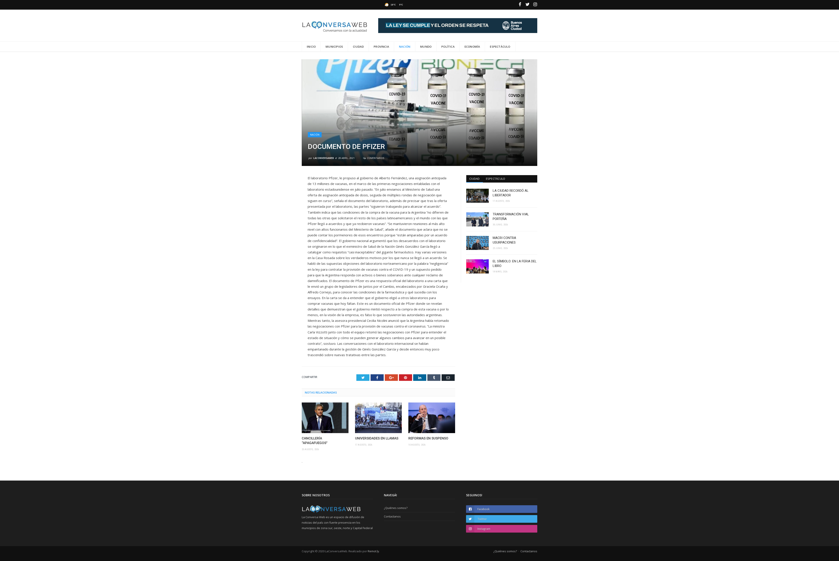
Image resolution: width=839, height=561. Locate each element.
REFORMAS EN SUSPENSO (428, 438)
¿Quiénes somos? (395, 508)
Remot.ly (373, 551)
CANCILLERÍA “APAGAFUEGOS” (315, 440)
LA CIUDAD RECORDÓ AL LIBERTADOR (511, 193)
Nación (404, 47)
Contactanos (392, 516)
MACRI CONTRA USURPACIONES (504, 240)
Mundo (426, 47)
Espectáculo (500, 47)
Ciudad (358, 47)
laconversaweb (323, 158)
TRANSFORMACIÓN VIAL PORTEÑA (511, 216)
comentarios (375, 158)
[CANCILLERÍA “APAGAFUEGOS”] (325, 417)
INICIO (311, 47)
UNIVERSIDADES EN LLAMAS (376, 438)
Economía (472, 47)
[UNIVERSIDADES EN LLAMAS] (378, 417)
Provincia (381, 47)
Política (448, 47)
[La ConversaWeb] (334, 25)
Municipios (334, 47)
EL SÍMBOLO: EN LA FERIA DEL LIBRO (515, 263)
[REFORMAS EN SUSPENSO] (431, 417)
